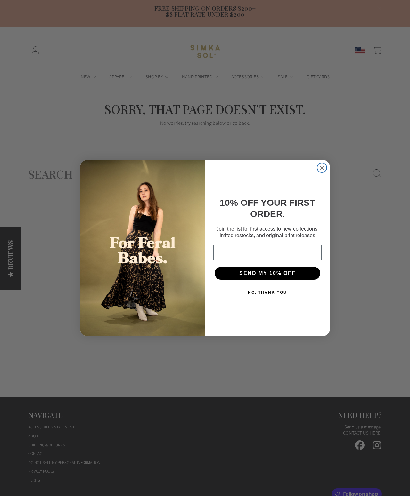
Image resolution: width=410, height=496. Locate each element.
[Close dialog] (322, 167)
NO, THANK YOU (267, 292)
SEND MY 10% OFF (267, 273)
